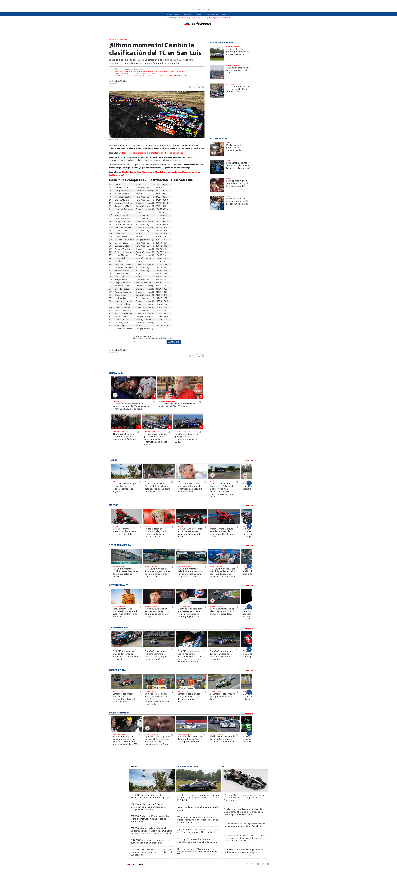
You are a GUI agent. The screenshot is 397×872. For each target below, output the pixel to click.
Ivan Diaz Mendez (119, 81)
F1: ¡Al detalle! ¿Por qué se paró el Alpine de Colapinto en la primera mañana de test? (203, 18)
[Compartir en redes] (154, 402)
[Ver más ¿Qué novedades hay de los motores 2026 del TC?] (217, 72)
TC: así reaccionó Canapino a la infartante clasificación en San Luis (138, 73)
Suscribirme (173, 342)
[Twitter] (193, 10)
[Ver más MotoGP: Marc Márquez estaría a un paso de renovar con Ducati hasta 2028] (224, 516)
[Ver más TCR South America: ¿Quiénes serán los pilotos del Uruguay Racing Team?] (126, 556)
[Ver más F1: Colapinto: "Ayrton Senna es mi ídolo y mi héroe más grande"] (217, 185)
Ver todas (249, 460)
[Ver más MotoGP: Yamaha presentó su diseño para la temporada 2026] (126, 516)
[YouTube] (198, 10)
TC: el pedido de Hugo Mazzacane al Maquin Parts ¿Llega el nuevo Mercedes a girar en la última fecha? (154, 174)
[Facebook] (188, 10)
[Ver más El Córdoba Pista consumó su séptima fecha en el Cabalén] (224, 681)
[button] (174, 14)
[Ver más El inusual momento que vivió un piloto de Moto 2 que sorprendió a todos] (224, 596)
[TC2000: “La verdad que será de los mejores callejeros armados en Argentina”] (152, 780)
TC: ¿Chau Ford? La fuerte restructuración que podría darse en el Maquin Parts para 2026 (148, 71)
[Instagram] (203, 10)
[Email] (208, 10)
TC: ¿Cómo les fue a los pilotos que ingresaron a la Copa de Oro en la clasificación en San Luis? (149, 75)
